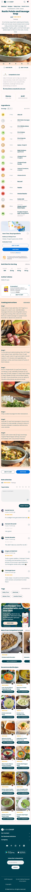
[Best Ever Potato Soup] (23, 682)
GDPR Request (8, 879)
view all (27, 630)
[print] (3, 63)
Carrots (23, 138)
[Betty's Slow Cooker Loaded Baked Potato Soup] (8, 784)
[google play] (10, 852)
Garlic (19, 145)
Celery (23, 132)
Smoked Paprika (22, 193)
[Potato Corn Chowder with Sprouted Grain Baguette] (23, 707)
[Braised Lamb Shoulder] (11, 648)
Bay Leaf (19, 181)
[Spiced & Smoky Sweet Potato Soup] (8, 733)
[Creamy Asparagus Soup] (23, 809)
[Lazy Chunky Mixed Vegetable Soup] (8, 682)
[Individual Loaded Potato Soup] (23, 733)
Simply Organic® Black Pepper (22, 207)
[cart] (28, 2)
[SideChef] (7, 830)
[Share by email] (28, 63)
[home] (9, 2)
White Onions (25, 126)
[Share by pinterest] (9, 63)
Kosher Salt (20, 199)
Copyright (8, 884)
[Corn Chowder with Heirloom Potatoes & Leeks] (23, 784)
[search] (25, 2)
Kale (18, 213)
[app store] (21, 852)
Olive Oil (19, 114)
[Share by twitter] (22, 63)
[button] (2, 2)
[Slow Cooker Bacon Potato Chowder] (8, 758)
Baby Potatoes (21, 150)
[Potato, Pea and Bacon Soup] (8, 809)
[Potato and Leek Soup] (8, 707)
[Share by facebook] (16, 63)
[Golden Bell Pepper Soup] (23, 758)
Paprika (19, 187)
